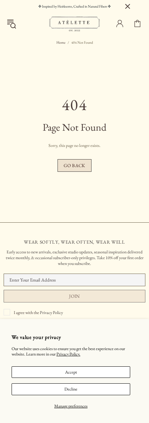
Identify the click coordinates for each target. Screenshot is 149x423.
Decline (70, 389)
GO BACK (74, 165)
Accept (71, 372)
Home (60, 42)
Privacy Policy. (68, 354)
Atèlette (74, 24)
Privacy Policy (51, 312)
